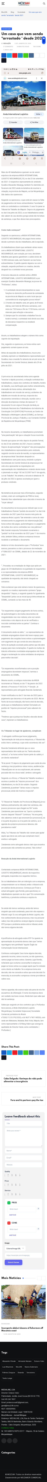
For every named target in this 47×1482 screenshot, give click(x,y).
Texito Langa (7, 1378)
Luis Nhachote (7, 1367)
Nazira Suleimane (31, 1367)
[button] (39, 1278)
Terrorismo (30, 1373)
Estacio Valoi (39, 1361)
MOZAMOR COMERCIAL (31, 1477)
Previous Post (12, 1076)
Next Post (37, 1097)
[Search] (44, 3)
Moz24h (19, 1367)
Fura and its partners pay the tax (26, 1100)
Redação (7, 43)
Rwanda (21, 1373)
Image (7, 1243)
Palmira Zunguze (8, 1373)
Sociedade (5, 1324)
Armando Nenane (24, 1361)
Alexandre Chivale (9, 1361)
